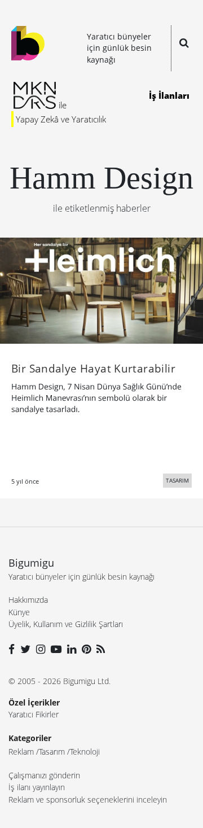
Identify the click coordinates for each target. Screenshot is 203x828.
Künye (19, 612)
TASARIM (177, 480)
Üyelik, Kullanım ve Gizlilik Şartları (65, 624)
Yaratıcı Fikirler (33, 714)
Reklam (21, 751)
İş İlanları (169, 95)
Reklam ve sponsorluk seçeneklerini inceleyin (87, 799)
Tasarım (52, 751)
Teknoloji (85, 751)
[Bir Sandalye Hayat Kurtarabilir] (101, 289)
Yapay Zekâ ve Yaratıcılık (61, 119)
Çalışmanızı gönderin (44, 775)
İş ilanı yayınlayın (36, 787)
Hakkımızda (28, 599)
